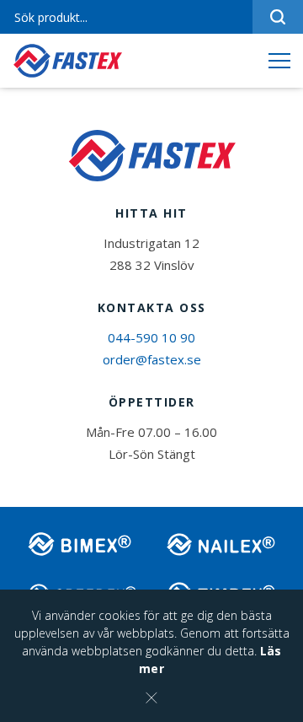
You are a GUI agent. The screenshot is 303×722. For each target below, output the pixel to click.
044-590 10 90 (151, 337)
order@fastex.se (152, 359)
